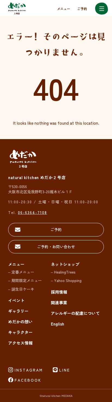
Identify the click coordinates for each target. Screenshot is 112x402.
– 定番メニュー (21, 272)
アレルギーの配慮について (75, 313)
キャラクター (20, 332)
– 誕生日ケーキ (21, 289)
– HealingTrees (63, 272)
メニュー (63, 8)
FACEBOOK (28, 380)
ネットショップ (65, 264)
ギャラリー (18, 311)
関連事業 (59, 302)
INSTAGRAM (29, 370)
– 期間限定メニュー (25, 280)
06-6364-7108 (32, 212)
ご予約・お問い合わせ (56, 246)
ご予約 (82, 8)
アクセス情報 (20, 343)
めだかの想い (20, 321)
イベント (16, 300)
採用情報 (59, 292)
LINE (64, 370)
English (57, 324)
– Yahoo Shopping (66, 280)
